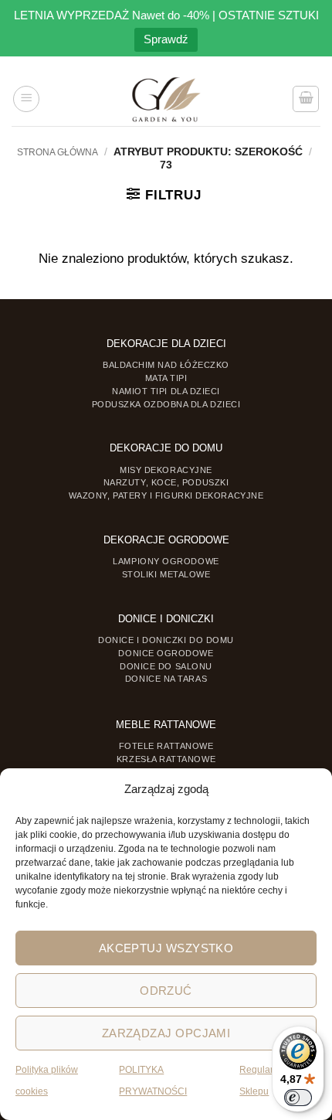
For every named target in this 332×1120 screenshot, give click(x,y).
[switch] (298, 1097)
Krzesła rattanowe (166, 759)
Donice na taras (166, 678)
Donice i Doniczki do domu (166, 640)
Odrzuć (166, 990)
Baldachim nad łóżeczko (166, 364)
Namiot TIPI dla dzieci (166, 391)
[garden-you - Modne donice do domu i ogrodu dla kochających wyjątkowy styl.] (166, 99)
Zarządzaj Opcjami (166, 1033)
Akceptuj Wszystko (166, 948)
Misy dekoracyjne (166, 470)
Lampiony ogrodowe (166, 561)
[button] (26, 99)
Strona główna (57, 152)
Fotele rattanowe (166, 746)
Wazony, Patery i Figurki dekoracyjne (166, 495)
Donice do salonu (166, 666)
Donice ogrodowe (165, 653)
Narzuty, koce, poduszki (166, 482)
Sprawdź (166, 39)
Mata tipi (166, 378)
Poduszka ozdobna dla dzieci (166, 404)
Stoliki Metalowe (166, 574)
